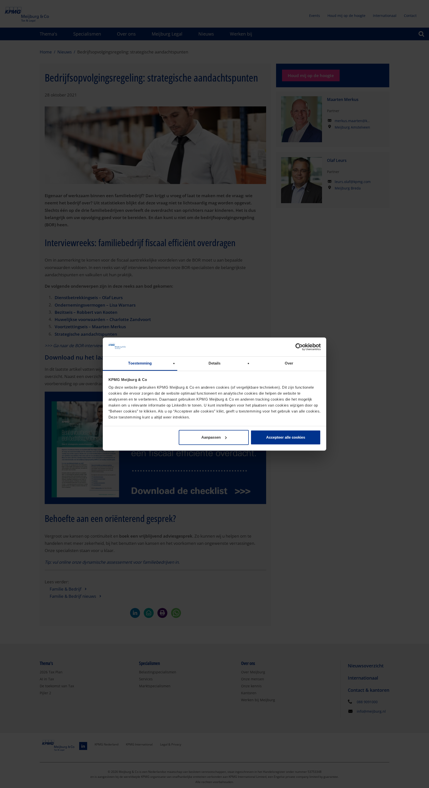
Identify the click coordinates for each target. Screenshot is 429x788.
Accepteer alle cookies (285, 437)
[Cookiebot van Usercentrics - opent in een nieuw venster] (299, 347)
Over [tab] (289, 363)
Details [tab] (215, 363)
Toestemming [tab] (140, 363)
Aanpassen (211, 437)
